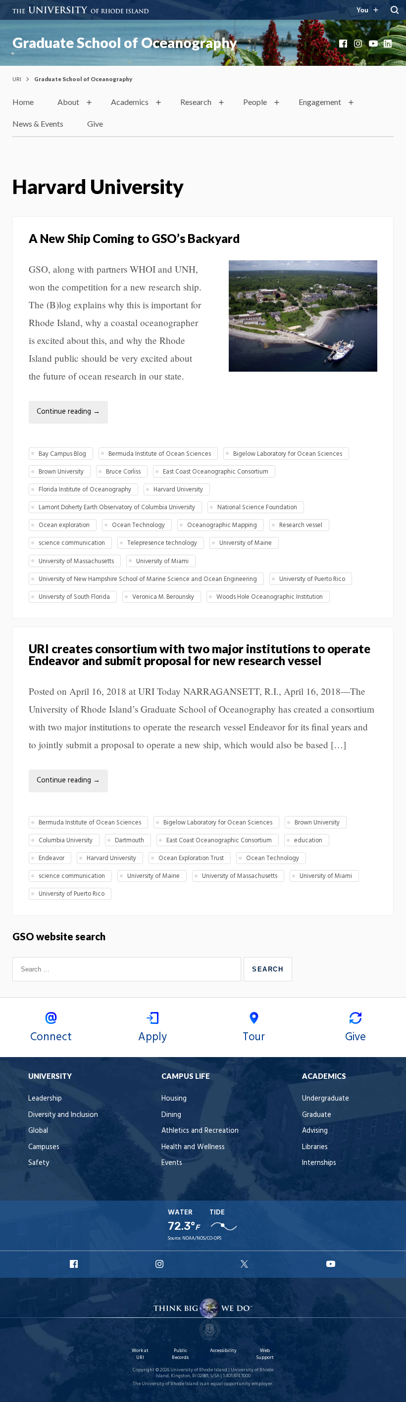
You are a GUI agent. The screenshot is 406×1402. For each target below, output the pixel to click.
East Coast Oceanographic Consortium (215, 472)
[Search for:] (128, 969)
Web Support (265, 1354)
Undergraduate (325, 1099)
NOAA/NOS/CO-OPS (201, 1238)
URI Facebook (75, 1264)
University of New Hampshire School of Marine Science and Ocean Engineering (148, 579)
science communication (72, 543)
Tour (254, 1037)
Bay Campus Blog (62, 454)
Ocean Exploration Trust (191, 858)
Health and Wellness (193, 1147)
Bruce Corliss (123, 472)
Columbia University (66, 840)
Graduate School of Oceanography (124, 42)
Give (95, 123)
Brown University (61, 472)
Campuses (43, 1147)
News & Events (37, 123)
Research (195, 101)
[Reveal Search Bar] (394, 10)
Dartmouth (129, 840)
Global (38, 1131)
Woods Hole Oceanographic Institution (269, 597)
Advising (315, 1131)
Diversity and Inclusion (63, 1115)
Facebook (344, 44)
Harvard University (178, 489)
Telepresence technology (162, 543)
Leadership (45, 1099)
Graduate (316, 1115)
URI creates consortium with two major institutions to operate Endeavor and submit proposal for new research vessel (199, 654)
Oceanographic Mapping (222, 525)
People (255, 101)
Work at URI (140, 1354)
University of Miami (162, 561)
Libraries (315, 1147)
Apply (152, 1037)
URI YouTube (331, 1264)
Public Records (180, 1354)
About (68, 101)
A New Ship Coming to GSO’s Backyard (134, 238)
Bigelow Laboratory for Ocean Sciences (287, 454)
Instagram (359, 44)
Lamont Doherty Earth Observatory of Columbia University (117, 507)
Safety (38, 1163)
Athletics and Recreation (200, 1131)
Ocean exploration (64, 525)
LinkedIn (389, 44)
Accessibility (223, 1350)
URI (16, 79)
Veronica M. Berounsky (163, 597)
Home (23, 101)
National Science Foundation (257, 507)
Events (171, 1163)
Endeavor (51, 858)
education (308, 840)
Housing (174, 1099)
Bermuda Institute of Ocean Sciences (159, 454)
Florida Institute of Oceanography (85, 489)
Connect (51, 1037)
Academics (130, 101)
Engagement (320, 101)
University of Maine (245, 543)
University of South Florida (74, 597)
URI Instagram (160, 1264)
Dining (171, 1115)
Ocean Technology (138, 525)
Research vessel (300, 525)
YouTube (374, 44)
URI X (246, 1264)
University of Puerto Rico (312, 579)
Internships (319, 1163)
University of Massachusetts (76, 561)
